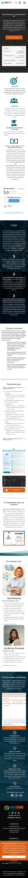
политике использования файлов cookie (13, 852)
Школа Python (14, 861)
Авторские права (14, 832)
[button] (14, 388)
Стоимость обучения (14, 830)
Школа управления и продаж (14, 863)
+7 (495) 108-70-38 (14, 815)
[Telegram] (12, 795)
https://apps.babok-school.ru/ (13, 418)
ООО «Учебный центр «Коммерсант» (15, 873)
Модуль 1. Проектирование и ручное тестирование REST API (13, 388)
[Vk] (20, 795)
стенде (8, 279)
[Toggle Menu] (24, 2)
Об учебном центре (14, 826)
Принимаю (14, 856)
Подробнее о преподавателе (9, 624)
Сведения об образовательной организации (14, 828)
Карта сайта (5, 863)
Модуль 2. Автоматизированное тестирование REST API (13, 439)
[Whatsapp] (16, 795)
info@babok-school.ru (14, 817)
